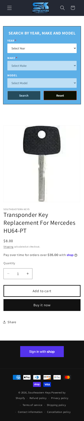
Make (11, 58)
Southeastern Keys (39, 392)
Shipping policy (56, 405)
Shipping (8, 246)
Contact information (30, 412)
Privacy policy (59, 398)
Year (10, 40)
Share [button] (12, 322)
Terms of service (32, 405)
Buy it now (42, 305)
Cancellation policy (59, 412)
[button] (9, 8)
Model (12, 75)
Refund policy (38, 398)
